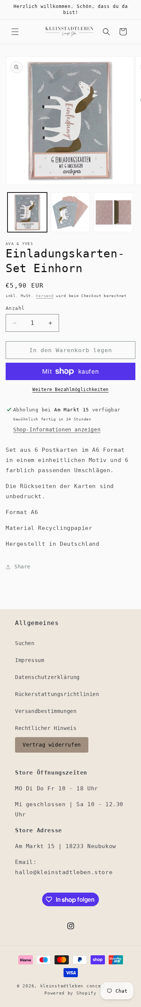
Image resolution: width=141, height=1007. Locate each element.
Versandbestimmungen (45, 711)
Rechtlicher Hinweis (45, 728)
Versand (44, 296)
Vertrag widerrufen (52, 745)
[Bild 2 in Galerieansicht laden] (70, 212)
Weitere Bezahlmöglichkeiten (70, 389)
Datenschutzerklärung (47, 677)
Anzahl (15, 308)
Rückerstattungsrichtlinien (57, 694)
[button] (15, 31)
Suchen (25, 643)
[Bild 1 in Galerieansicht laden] (27, 212)
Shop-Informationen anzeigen (56, 430)
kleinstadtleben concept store (82, 986)
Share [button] (22, 567)
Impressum (29, 660)
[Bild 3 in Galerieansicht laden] (113, 212)
